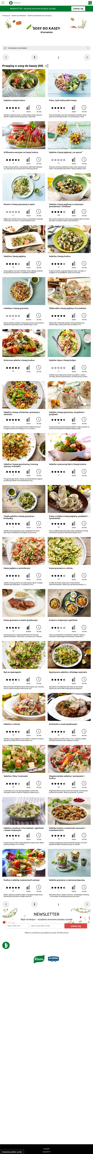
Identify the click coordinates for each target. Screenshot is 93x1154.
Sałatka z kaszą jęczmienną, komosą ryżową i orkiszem (21, 465)
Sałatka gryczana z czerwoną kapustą (67, 880)
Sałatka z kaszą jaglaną (15, 256)
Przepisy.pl (6, 15)
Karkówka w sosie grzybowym (63, 724)
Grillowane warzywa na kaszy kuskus (21, 152)
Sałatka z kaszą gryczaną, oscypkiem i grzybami (67, 413)
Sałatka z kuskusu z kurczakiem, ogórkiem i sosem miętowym (24, 829)
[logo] (15, 3)
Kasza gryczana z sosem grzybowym (21, 620)
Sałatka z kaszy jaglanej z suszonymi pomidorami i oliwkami (66, 205)
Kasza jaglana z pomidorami (17, 568)
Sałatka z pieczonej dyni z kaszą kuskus (67, 464)
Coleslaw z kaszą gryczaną (16, 308)
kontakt (46, 1148)
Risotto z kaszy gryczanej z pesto (19, 204)
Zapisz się (76, 926)
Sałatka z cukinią (12, 724)
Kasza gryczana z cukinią (60, 568)
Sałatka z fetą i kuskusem (16, 776)
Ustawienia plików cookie (12, 1152)
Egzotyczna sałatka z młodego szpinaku (68, 672)
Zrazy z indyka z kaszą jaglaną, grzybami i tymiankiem (68, 517)
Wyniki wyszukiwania (19, 15)
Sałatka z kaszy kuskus (14, 100)
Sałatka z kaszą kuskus (60, 256)
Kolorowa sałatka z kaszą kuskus (19, 360)
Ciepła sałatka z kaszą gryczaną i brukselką (19, 517)
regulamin (46, 1151)
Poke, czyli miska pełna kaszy (63, 100)
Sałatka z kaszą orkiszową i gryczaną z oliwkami (22, 413)
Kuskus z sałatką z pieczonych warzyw (22, 880)
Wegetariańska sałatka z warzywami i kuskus (66, 777)
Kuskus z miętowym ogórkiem (63, 620)
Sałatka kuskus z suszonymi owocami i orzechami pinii (67, 829)
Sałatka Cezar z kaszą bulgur (62, 360)
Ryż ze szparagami (12, 672)
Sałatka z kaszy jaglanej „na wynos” (66, 152)
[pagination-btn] (87, 57)
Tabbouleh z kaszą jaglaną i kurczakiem (67, 308)
